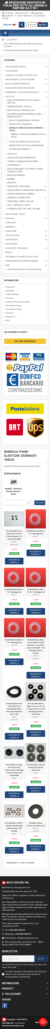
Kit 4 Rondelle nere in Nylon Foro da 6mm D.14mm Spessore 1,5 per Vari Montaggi (14, 535)
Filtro (41, 503)
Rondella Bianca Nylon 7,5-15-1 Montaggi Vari (36, 590)
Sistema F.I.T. (24, 13)
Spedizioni (8, 16)
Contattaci (40, 16)
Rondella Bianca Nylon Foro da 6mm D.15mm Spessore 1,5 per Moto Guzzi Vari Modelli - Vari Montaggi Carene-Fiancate (36, 646)
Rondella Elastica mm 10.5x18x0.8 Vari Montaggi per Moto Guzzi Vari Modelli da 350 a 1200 (14, 709)
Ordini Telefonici (24, 16)
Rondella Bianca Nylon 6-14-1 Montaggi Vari (14, 641)
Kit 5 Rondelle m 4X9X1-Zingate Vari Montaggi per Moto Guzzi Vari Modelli (14, 827)
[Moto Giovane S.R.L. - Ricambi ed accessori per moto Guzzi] (9, 24)
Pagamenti (38, 13)
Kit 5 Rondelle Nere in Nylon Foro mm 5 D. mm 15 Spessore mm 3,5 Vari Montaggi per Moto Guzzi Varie (36, 709)
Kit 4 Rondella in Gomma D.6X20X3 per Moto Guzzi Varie (36, 767)
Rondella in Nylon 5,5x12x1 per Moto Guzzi (35, 824)
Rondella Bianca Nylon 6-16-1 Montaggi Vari (35, 532)
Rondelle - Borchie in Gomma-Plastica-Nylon (13, 491)
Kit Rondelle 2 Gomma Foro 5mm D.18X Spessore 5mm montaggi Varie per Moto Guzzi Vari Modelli (14, 770)
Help (5, 18)
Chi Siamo (9, 13)
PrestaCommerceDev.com (13, 1026)
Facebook (4, 1005)
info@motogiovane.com (27, 938)
